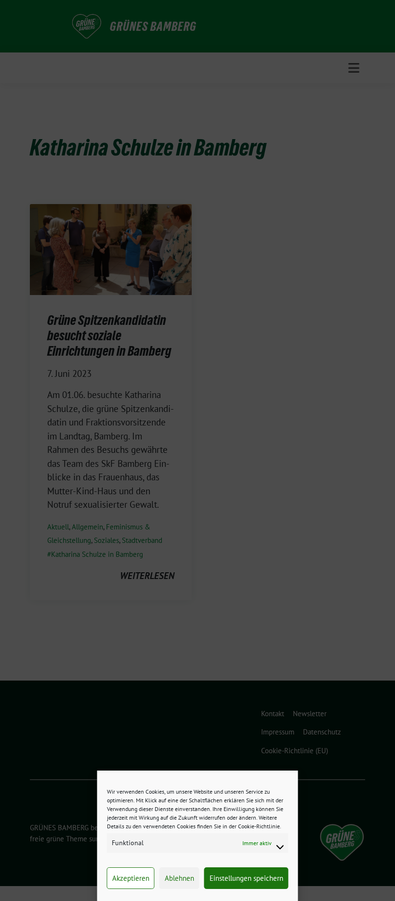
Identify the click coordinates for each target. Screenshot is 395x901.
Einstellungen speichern (246, 878)
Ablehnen (179, 878)
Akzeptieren (130, 878)
